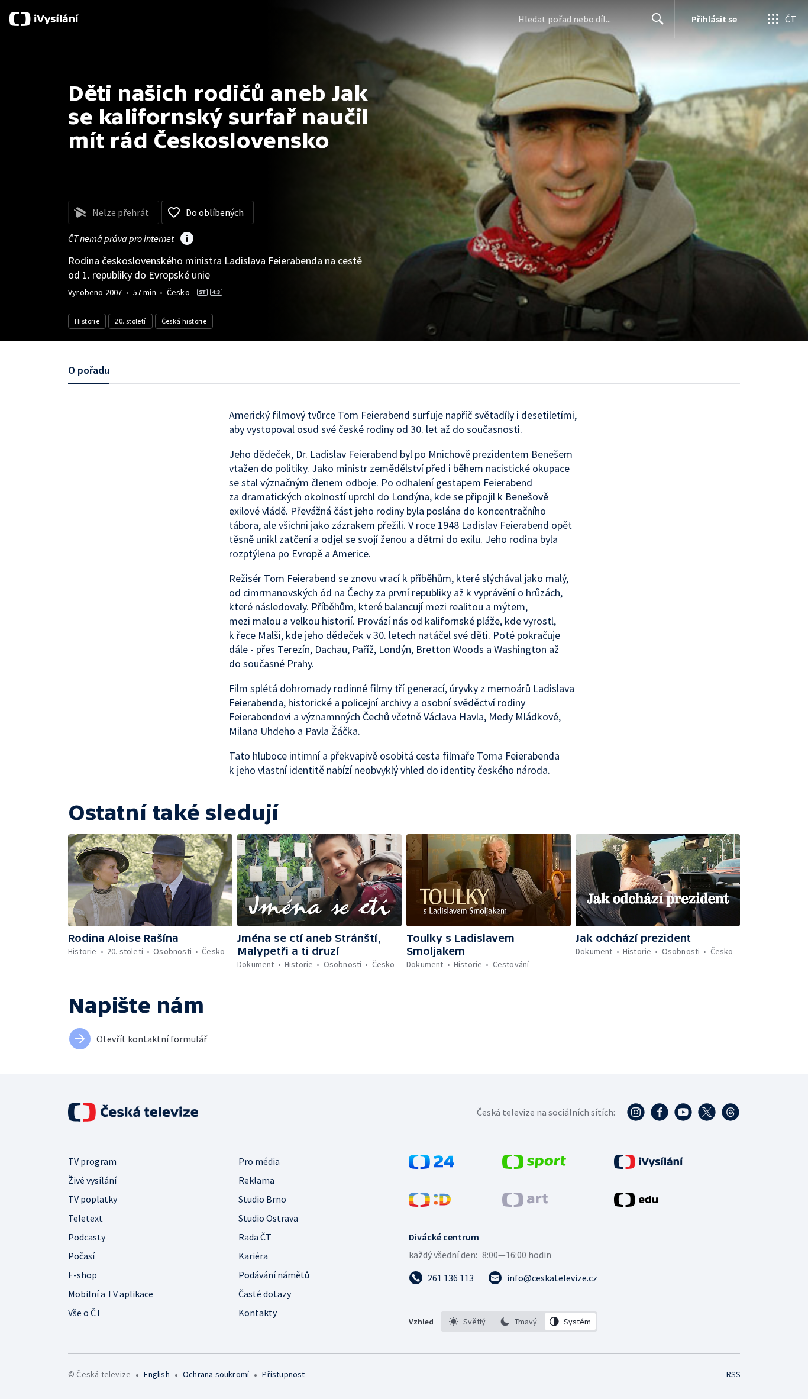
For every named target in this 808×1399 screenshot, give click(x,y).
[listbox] (519, 1321)
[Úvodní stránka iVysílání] (54, 19)
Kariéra (253, 1256)
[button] (150, 880)
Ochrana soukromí (216, 1374)
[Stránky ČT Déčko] (430, 1203)
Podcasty (86, 1237)
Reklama (256, 1180)
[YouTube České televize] (683, 1112)
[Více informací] (187, 239)
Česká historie (184, 320)
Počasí (81, 1256)
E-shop (82, 1275)
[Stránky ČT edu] (636, 1203)
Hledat (657, 18)
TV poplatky (92, 1199)
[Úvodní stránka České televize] (134, 1112)
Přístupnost (283, 1374)
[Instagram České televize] (635, 1112)
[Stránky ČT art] (525, 1203)
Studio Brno (262, 1199)
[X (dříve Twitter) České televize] (706, 1112)
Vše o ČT (85, 1313)
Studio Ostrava (268, 1218)
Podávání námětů (273, 1275)
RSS (733, 1374)
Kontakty (257, 1313)
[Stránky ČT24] (431, 1165)
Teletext (85, 1218)
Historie (87, 320)
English (156, 1374)
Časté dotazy (264, 1294)
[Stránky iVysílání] (648, 1165)
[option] (467, 1321)
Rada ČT (255, 1237)
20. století (130, 320)
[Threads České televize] (730, 1112)
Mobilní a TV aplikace (110, 1294)
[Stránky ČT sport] (534, 1165)
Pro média (259, 1161)
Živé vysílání (92, 1180)
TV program (92, 1161)
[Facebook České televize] (659, 1112)
